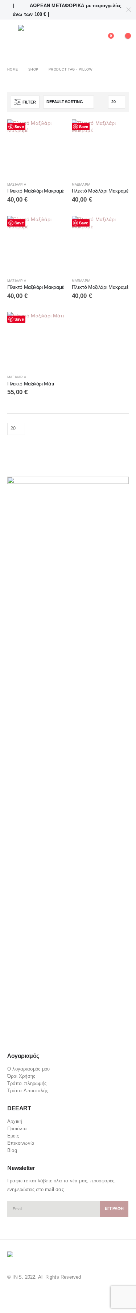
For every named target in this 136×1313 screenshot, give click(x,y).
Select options (52, 131)
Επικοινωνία (20, 1143)
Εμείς (13, 1136)
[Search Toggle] (89, 40)
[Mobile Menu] (12, 40)
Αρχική (14, 1121)
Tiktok (55, 1035)
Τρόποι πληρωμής (26, 1083)
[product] (36, 148)
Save (19, 126)
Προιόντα (17, 1128)
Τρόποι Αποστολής (27, 1090)
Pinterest (27, 1035)
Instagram (41, 1035)
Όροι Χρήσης (21, 1076)
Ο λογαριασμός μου (28, 1069)
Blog (12, 1150)
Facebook (13, 1035)
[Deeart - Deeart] (38, 39)
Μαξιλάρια (16, 184)
